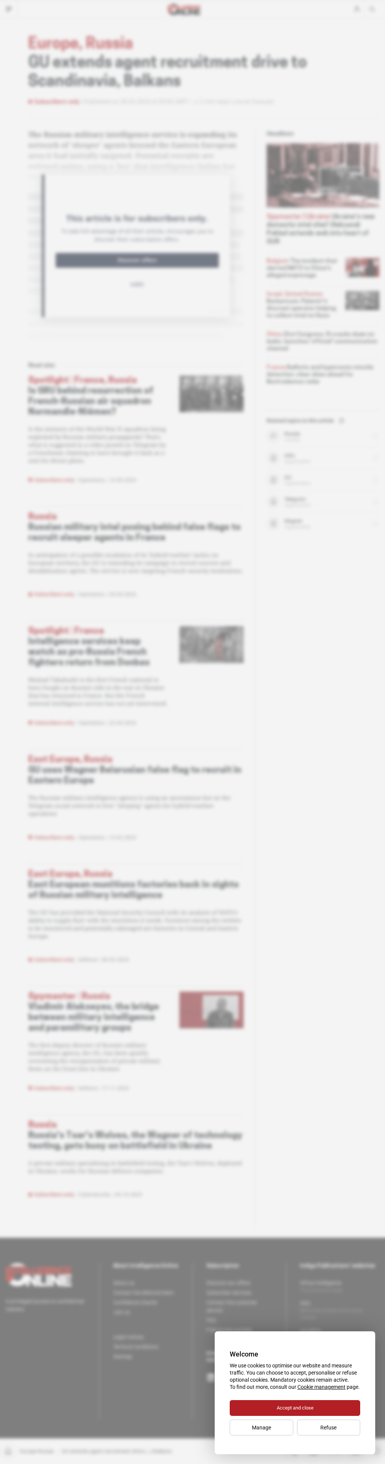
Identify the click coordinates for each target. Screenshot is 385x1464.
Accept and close (295, 1408)
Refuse (328, 1428)
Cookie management (321, 1387)
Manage (261, 1428)
